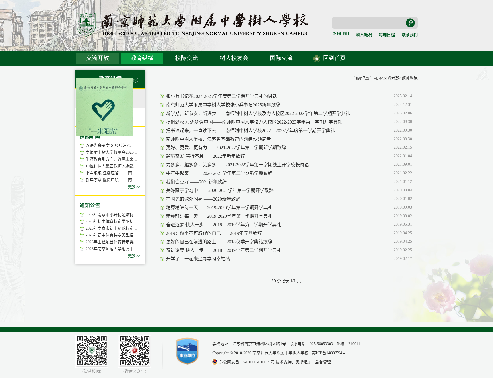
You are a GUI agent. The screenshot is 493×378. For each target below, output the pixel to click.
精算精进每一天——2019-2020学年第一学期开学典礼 (219, 207)
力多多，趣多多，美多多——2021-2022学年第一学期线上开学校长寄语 (237, 164)
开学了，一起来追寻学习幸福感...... (201, 258)
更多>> (134, 187)
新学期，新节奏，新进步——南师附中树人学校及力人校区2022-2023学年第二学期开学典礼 (258, 113)
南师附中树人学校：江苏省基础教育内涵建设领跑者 (218, 139)
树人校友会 (234, 58)
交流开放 (97, 58)
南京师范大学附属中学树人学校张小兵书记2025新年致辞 (223, 104)
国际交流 (281, 58)
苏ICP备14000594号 (329, 353)
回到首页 (334, 58)
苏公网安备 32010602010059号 (246, 362)
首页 (377, 78)
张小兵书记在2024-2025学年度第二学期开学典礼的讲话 (221, 96)
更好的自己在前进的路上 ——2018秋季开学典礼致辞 (219, 241)
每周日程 (387, 35)
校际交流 (186, 58)
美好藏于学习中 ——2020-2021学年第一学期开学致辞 (220, 190)
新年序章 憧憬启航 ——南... (110, 180)
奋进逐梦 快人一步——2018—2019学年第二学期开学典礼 (223, 224)
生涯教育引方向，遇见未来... (111, 159)
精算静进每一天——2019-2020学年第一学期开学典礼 (219, 216)
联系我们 (410, 35)
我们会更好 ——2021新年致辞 (196, 181)
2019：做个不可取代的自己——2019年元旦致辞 (214, 233)
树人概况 (364, 35)
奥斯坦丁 (304, 362)
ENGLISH (340, 33)
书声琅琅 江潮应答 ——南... (110, 173)
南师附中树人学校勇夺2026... (111, 152)
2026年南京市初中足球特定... (111, 228)
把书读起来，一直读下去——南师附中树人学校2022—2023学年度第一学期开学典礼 (250, 130)
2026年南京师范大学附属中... (111, 249)
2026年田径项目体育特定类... (111, 242)
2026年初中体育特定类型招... (111, 221)
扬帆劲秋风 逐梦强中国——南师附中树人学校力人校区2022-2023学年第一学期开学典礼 (254, 122)
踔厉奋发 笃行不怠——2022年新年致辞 (205, 156)
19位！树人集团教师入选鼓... (111, 166)
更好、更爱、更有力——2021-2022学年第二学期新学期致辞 (226, 147)
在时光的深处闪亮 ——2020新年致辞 (203, 199)
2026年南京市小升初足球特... (111, 215)
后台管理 (323, 362)
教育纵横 (142, 58)
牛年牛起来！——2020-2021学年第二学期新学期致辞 (219, 173)
